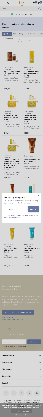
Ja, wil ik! (33, 209)
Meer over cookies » (22, 415)
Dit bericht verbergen (21, 411)
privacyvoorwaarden (14, 218)
